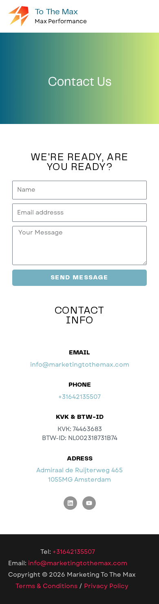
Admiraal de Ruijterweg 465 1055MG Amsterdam (79, 475)
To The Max (56, 12)
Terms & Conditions (46, 586)
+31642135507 (79, 396)
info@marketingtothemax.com (79, 364)
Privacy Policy (106, 586)
